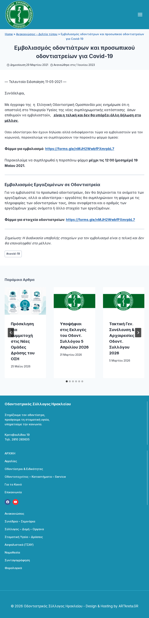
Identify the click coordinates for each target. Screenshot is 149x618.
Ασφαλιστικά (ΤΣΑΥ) (19, 545)
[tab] (67, 381)
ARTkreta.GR (128, 606)
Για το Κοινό (13, 484)
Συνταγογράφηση (17, 560)
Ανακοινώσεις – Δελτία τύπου (36, 34)
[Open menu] (140, 14)
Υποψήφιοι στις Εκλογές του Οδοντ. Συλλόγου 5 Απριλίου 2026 (74, 336)
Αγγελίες (11, 461)
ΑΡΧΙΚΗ (10, 453)
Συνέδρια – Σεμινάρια (20, 521)
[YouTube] (15, 502)
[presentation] (25, 301)
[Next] (138, 332)
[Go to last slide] (11, 332)
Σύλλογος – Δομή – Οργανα (24, 529)
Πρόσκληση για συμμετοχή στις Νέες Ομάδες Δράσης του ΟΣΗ (23, 341)
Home (9, 34)
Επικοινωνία (13, 492)
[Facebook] (7, 502)
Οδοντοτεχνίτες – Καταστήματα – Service (35, 477)
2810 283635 (20, 439)
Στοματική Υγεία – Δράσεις (24, 537)
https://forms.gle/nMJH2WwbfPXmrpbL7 (79, 149)
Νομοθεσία (12, 552)
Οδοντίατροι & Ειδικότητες (24, 469)
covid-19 (13, 253)
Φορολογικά (13, 568)
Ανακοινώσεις (14, 513)
